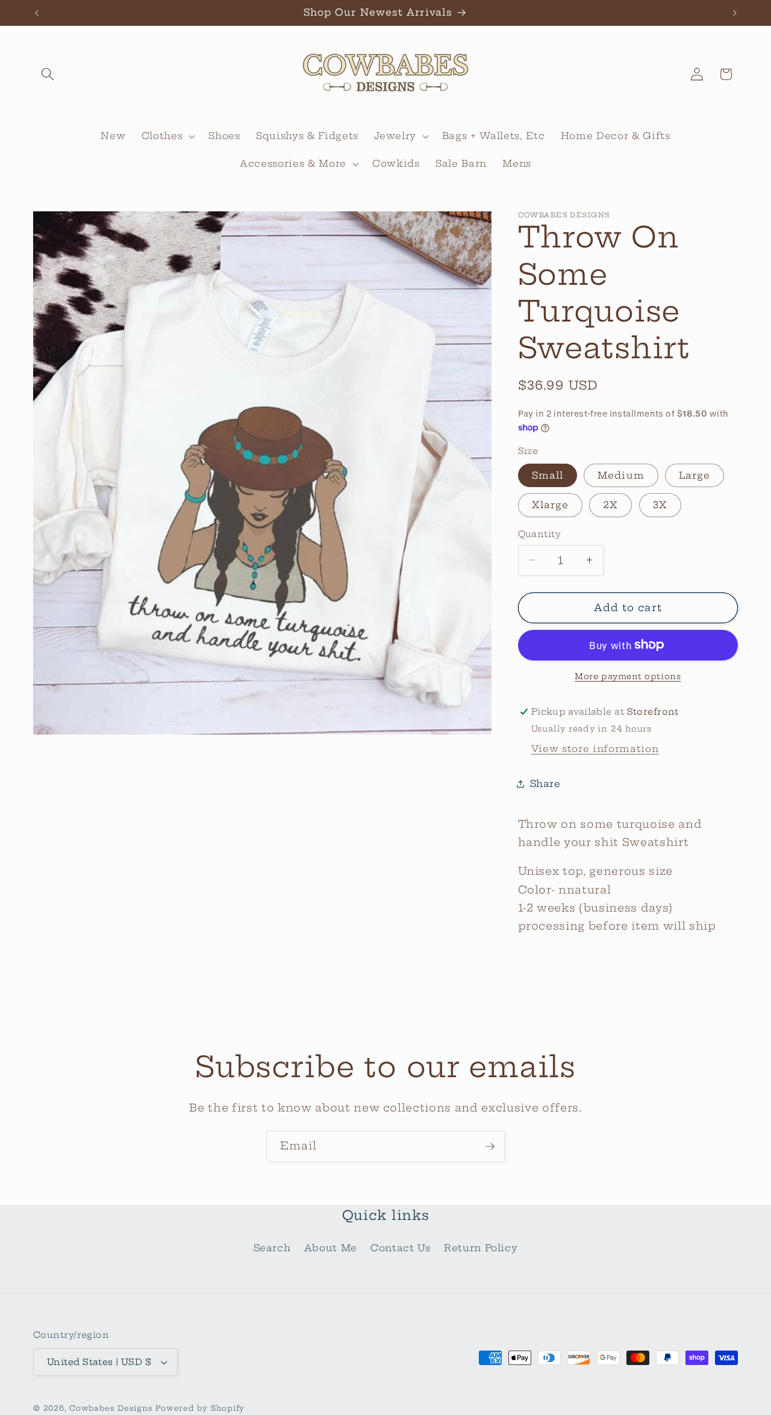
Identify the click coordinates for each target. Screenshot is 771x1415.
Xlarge (550, 505)
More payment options (628, 676)
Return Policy (481, 1248)
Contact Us (400, 1248)
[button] (47, 74)
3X (660, 505)
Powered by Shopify (200, 1408)
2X (610, 505)
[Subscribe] (489, 1146)
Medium (621, 475)
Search (272, 1248)
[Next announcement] (735, 12)
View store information (595, 748)
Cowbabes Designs (112, 1408)
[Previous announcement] (36, 12)
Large (695, 475)
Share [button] (545, 783)
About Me (330, 1248)
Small (548, 475)
